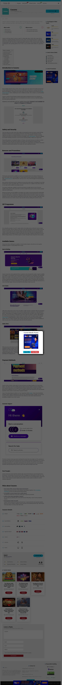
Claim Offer (27, 352)
